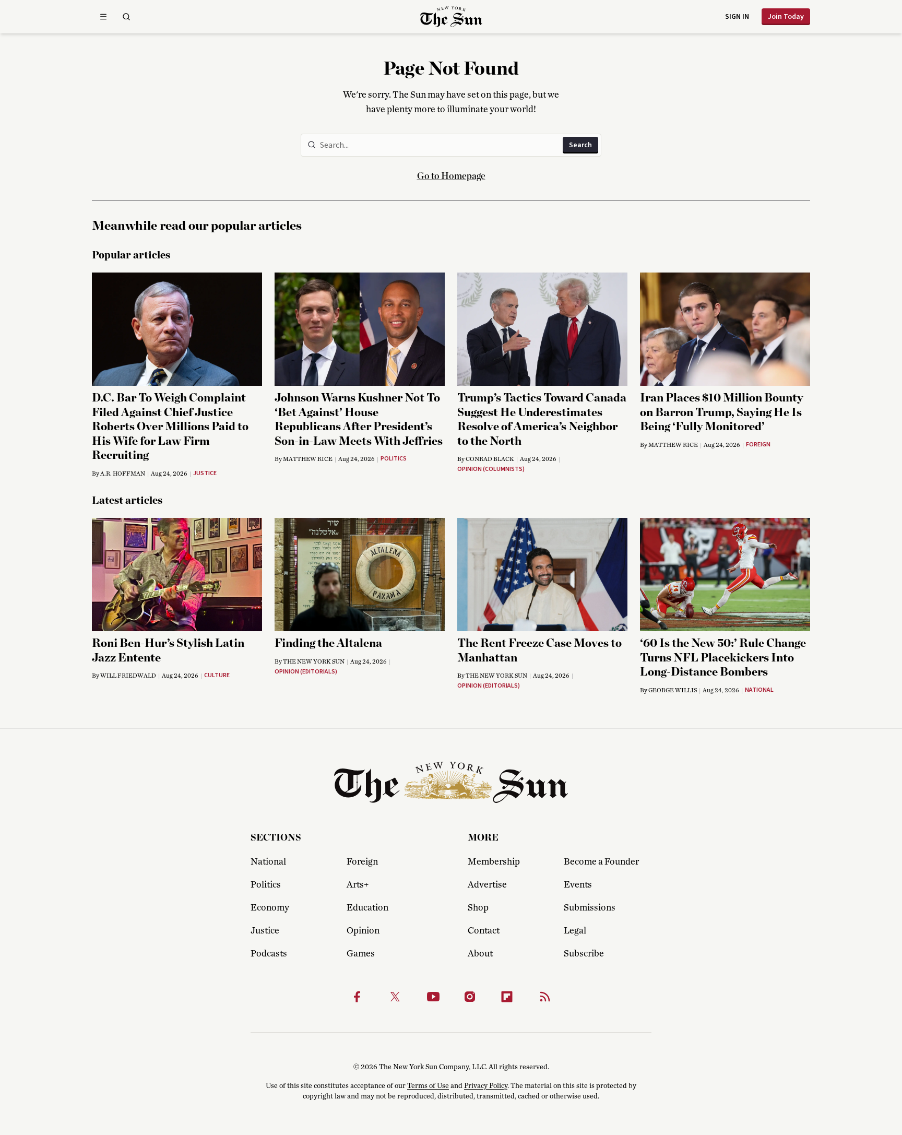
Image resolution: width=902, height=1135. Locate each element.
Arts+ (358, 885)
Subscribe (584, 954)
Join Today (786, 16)
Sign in (737, 16)
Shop (478, 908)
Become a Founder (601, 862)
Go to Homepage (451, 176)
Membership (494, 862)
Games (361, 954)
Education (367, 908)
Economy (270, 908)
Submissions (589, 908)
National (268, 862)
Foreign (362, 862)
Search (580, 145)
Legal (575, 931)
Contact (484, 931)
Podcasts (269, 954)
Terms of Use (428, 1086)
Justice (265, 931)
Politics (266, 885)
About (480, 954)
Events (578, 885)
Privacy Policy (485, 1086)
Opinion (363, 931)
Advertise (487, 885)
